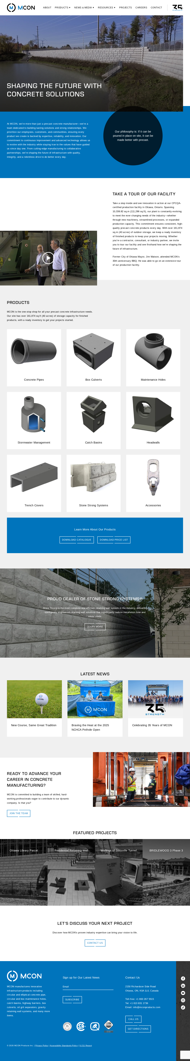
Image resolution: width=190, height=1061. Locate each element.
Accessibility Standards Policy (64, 1045)
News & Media (83, 7)
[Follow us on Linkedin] (183, 986)
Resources (105, 7)
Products (61, 7)
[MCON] (21, 7)
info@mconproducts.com (146, 1007)
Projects (125, 7)
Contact (156, 7)
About (47, 7)
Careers (141, 7)
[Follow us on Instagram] (183, 1000)
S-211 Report (85, 1045)
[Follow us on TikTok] (183, 1007)
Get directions (138, 1029)
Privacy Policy (41, 1045)
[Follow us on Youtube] (183, 993)
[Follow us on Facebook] (183, 978)
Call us (133, 1019)
